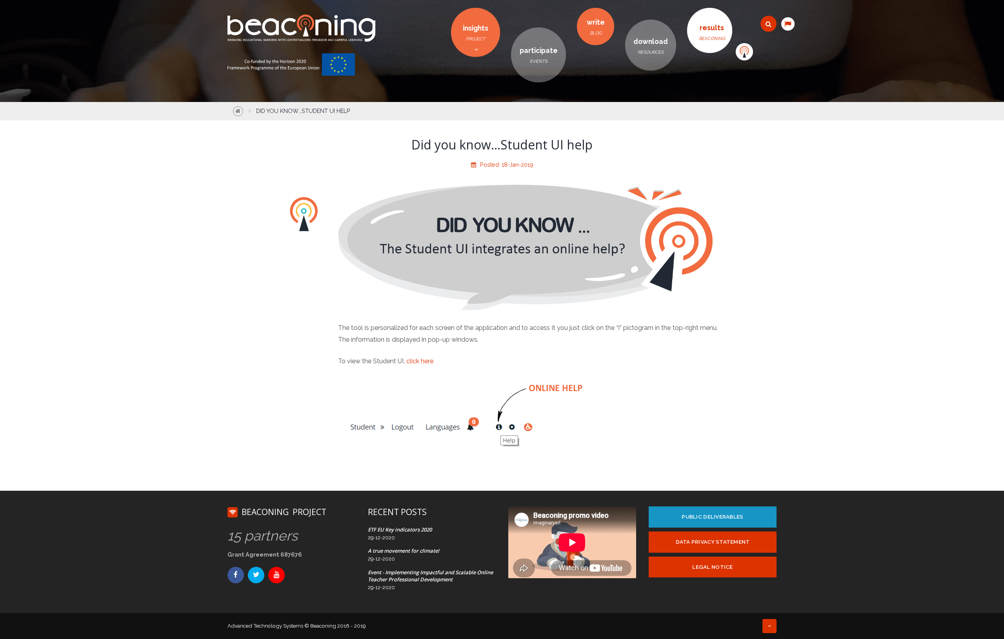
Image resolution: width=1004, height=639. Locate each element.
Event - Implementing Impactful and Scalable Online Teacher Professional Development (430, 576)
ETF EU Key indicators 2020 (400, 529)
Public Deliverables (712, 516)
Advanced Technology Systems (265, 626)
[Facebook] (235, 575)
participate (539, 55)
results (712, 32)
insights (475, 33)
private (744, 51)
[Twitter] (256, 575)
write (596, 27)
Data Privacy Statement (713, 542)
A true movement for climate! (403, 550)
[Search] (768, 24)
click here (419, 361)
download (650, 46)
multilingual (788, 24)
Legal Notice (712, 567)
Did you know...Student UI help (303, 110)
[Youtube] (276, 575)
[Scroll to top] (769, 626)
